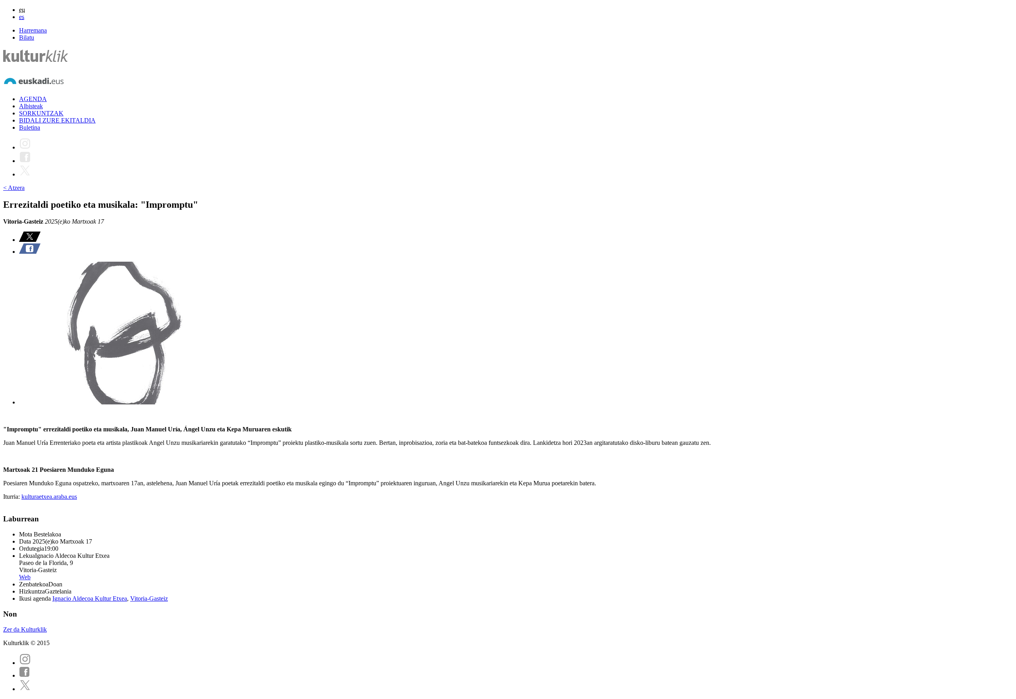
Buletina (29, 127)
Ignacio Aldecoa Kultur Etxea (89, 598)
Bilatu (26, 37)
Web (25, 577)
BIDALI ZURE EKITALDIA (57, 120)
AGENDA (33, 99)
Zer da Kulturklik (25, 629)
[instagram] (25, 662)
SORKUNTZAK (41, 113)
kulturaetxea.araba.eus (49, 496)
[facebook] (24, 675)
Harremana (33, 30)
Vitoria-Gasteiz (149, 598)
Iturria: (12, 496)
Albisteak (31, 106)
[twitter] (25, 689)
